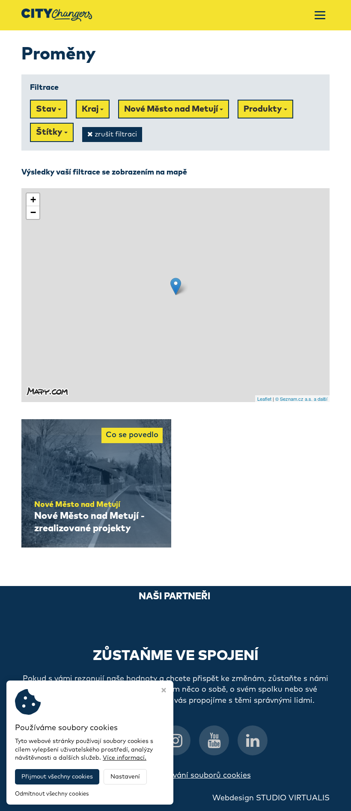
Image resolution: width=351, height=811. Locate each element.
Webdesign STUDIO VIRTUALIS (271, 798)
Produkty (264, 109)
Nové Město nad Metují (172, 109)
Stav (47, 109)
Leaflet (264, 398)
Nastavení (125, 777)
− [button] (33, 212)
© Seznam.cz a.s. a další (301, 398)
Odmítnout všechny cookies (52, 794)
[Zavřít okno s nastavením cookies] (163, 691)
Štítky (50, 132)
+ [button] (33, 199)
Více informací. (124, 758)
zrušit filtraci (115, 134)
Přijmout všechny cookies (57, 777)
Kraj (91, 109)
